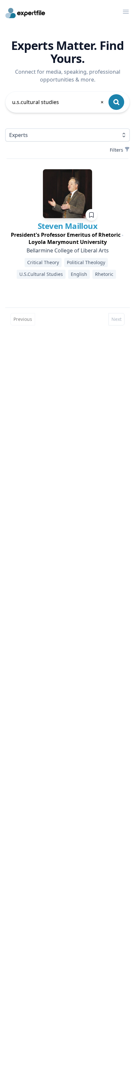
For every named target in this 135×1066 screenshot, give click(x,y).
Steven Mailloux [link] (67, 225)
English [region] (79, 274)
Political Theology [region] (86, 262)
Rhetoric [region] (104, 274)
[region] (67, 238)
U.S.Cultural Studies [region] (41, 274)
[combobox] (58, 102)
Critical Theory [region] (43, 262)
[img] (67, 193)
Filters (116, 150)
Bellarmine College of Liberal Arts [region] (68, 250)
